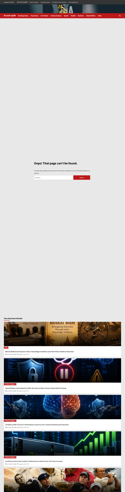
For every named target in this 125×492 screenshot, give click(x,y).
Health (73, 16)
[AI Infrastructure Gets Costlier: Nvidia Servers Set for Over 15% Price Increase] (62, 443)
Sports (66, 16)
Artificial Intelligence (10, 384)
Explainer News (45, 2)
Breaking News (23, 16)
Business (81, 16)
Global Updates (34, 2)
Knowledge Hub (73, 2)
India (99, 16)
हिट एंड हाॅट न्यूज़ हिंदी (22, 2)
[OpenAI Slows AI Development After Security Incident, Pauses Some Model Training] (62, 370)
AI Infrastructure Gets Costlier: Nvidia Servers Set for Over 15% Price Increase (34, 461)
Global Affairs (90, 16)
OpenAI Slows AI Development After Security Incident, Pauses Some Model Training (35, 388)
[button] (120, 15)
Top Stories (34, 16)
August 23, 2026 (22, 354)
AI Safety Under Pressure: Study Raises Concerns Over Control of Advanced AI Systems (37, 425)
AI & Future (44, 16)
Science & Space (56, 16)
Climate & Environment (59, 2)
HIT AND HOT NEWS (11, 354)
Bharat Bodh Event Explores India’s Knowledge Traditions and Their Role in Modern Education (39, 352)
